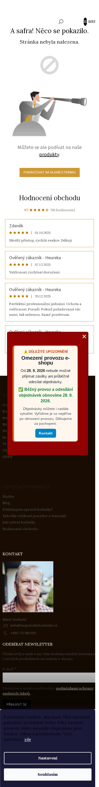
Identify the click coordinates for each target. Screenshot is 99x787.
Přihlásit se (17, 704)
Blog (6, 503)
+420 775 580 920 (23, 632)
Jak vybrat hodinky (19, 522)
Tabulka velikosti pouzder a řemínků (34, 516)
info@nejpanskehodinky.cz (33, 625)
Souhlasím (48, 774)
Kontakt (46, 433)
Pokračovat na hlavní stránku (50, 172)
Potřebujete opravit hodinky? (28, 509)
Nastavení (47, 758)
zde (27, 739)
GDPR (7, 456)
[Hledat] (61, 22)
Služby (8, 496)
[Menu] (87, 22)
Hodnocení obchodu (49, 198)
